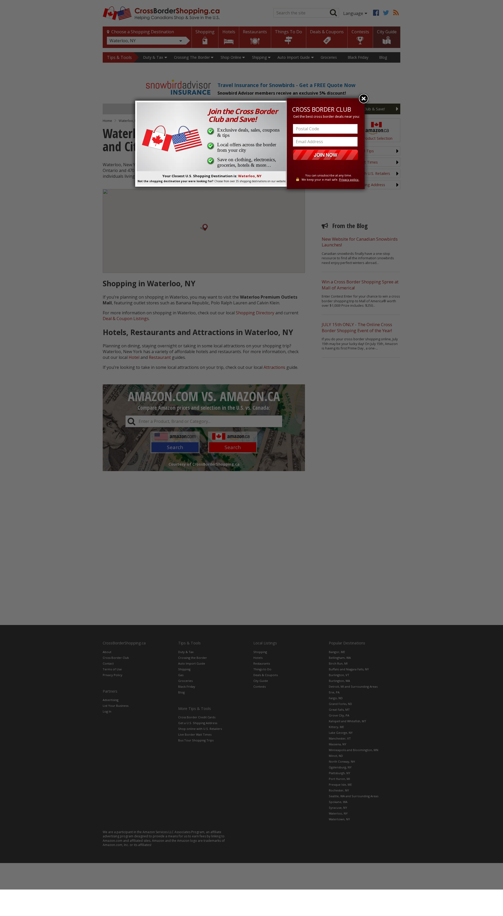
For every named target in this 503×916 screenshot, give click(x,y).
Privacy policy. (349, 179)
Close (363, 98)
